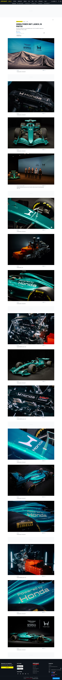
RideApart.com (35, 672)
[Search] (59, 1)
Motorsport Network (29, 678)
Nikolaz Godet (18, 32)
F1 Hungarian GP (40, 3)
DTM (36, 1)
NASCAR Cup (20, 1)
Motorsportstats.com (36, 671)
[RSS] (28, 674)
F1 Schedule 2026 (27, 3)
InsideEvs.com (35, 665)
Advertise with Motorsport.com (53, 666)
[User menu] (61, 1)
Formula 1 (9, 1)
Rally (46, 1)
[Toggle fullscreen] (53, 19)
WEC (29, 1)
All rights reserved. (35, 678)
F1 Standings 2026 (33, 3)
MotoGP (14, 1)
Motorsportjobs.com (35, 668)
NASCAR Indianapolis (47, 3)
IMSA (32, 1)
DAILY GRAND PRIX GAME (20, 3)
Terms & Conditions (26, 677)
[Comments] (44, 33)
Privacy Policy (36, 677)
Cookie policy (31, 677)
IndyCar (25, 1)
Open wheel (41, 1)
